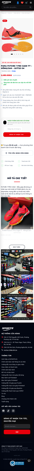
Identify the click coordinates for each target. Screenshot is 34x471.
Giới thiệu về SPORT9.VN (9, 359)
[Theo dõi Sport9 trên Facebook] (3, 411)
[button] (11, 54)
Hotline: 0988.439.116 (10, 350)
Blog (3, 396)
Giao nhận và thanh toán (9, 367)
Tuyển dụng (5, 401)
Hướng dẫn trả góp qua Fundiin (12, 383)
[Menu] (30, 3)
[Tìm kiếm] (30, 7)
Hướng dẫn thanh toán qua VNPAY (13, 391)
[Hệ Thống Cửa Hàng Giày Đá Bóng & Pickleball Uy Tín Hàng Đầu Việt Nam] (6, 2)
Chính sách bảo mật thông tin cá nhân (14, 362)
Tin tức (4, 393)
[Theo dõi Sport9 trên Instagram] (13, 411)
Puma (14, 71)
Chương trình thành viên (9, 399)
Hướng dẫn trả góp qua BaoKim (12, 388)
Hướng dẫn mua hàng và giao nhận (13, 364)
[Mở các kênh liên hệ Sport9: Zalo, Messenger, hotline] (29, 460)
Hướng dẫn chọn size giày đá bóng (13, 375)
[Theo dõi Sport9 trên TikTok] (8, 411)
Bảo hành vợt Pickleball (9, 378)
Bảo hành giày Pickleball (9, 380)
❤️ (22, 2)
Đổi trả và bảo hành (8, 372)
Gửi (17, 432)
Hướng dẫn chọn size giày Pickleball (13, 385)
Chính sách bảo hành (8, 370)
